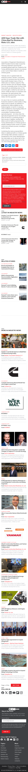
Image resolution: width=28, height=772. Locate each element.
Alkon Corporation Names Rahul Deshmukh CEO (14, 513)
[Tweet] (13, 145)
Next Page (16, 685)
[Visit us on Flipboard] (17, 692)
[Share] (6, 145)
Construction (5, 411)
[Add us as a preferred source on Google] (16, 145)
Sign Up (6, 206)
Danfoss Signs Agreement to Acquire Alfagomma (12, 640)
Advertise (4, 766)
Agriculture (4, 448)
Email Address (6, 183)
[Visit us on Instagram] (21, 692)
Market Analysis (6, 35)
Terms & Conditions (21, 766)
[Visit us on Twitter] (6, 692)
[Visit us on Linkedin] (10, 692)
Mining (3, 478)
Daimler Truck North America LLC (13, 355)
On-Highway (4, 273)
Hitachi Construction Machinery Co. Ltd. (15, 485)
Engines (3, 607)
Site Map (18, 767)
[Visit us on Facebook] (2, 692)
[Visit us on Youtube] (14, 692)
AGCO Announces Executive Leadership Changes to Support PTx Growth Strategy (9, 240)
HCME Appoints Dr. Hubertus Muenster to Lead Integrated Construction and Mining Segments (13, 482)
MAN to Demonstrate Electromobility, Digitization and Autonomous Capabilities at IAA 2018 (9, 277)
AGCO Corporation (9, 453)
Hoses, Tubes (4, 638)
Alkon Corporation (9, 516)
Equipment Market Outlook (8, 542)
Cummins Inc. (7, 386)
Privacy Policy (12, 203)
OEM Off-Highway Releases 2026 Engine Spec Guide (13, 609)
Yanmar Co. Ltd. (8, 612)
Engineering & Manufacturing (9, 574)
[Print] (2, 145)
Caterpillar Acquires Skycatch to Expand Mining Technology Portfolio (13, 671)
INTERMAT (4, 413)
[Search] (21, 1)
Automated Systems (6, 263)
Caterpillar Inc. (8, 581)
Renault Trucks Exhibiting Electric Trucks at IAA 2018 (9, 286)
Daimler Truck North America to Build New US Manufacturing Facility (9, 217)
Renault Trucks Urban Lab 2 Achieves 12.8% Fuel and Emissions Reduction (9, 296)
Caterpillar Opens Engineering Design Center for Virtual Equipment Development (12, 578)
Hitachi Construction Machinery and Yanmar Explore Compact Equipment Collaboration (14, 545)
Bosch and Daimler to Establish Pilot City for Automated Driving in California (7, 267)
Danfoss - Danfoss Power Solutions (13, 643)
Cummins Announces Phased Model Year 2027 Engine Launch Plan (9, 226)
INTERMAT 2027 (6, 234)
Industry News (17, 35)
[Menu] (25, 1)
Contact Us (12, 767)
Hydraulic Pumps (5, 511)
